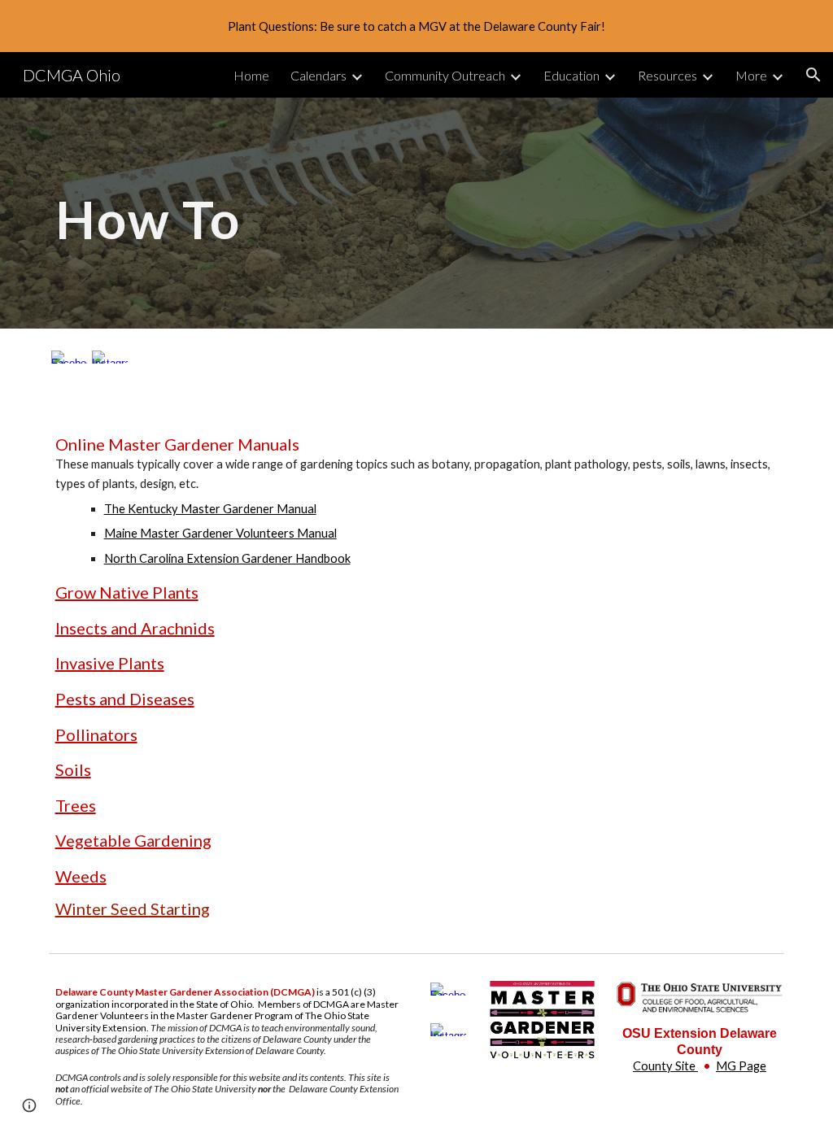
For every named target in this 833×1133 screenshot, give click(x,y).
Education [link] (571, 75)
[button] (813, 74)
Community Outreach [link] (445, 75)
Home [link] (251, 75)
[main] (291, 213)
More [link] (751, 75)
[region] (416, 26)
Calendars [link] (318, 75)
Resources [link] (667, 75)
